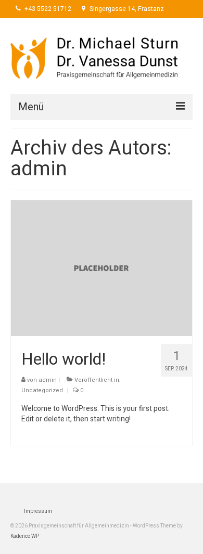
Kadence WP (24, 536)
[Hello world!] (101, 267)
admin (48, 380)
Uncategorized (42, 390)
